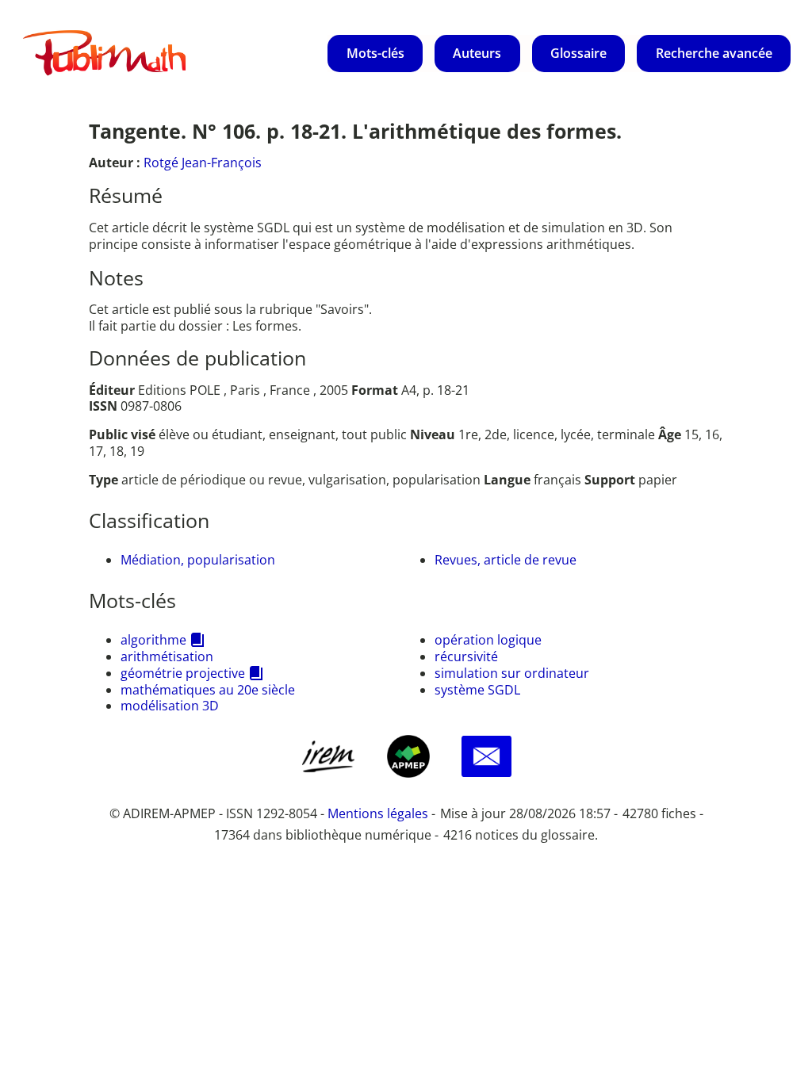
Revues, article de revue (505, 559)
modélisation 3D (170, 705)
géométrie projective (183, 673)
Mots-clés (375, 53)
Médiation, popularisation (198, 559)
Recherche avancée (714, 53)
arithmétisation (167, 656)
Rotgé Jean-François (203, 162)
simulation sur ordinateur (512, 673)
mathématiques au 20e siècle (208, 689)
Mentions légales (377, 813)
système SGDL (477, 689)
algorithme (153, 640)
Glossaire (578, 53)
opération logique (488, 640)
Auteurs (477, 53)
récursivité (466, 656)
